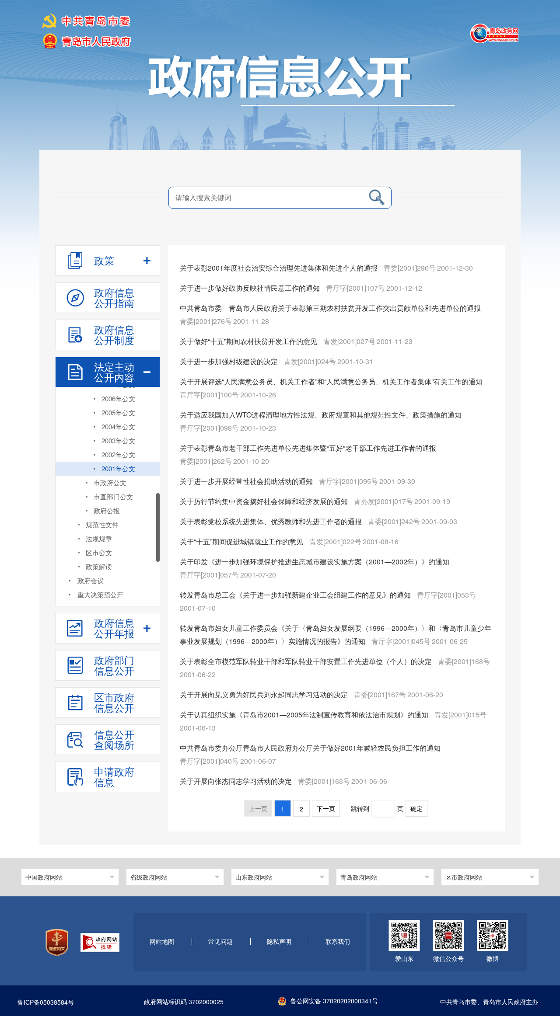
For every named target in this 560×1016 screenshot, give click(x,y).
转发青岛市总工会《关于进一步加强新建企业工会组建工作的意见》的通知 (296, 595)
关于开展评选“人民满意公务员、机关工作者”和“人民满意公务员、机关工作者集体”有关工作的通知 (331, 381)
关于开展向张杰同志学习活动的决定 (237, 781)
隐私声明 (279, 941)
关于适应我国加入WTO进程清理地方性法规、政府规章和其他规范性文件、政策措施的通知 (321, 415)
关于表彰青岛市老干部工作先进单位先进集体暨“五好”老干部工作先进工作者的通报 (308, 448)
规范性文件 (102, 524)
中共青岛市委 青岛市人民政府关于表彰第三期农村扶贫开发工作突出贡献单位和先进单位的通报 (330, 308)
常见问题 (220, 941)
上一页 (258, 809)
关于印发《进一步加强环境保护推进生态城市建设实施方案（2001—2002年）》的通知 (314, 562)
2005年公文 (118, 412)
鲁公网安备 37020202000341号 (334, 1000)
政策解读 (99, 566)
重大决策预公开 (100, 594)
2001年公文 (118, 468)
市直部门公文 (113, 496)
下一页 (326, 809)
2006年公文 (118, 398)
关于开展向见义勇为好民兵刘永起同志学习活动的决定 (265, 694)
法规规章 (99, 538)
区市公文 (99, 552)
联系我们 (338, 941)
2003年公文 (118, 440)
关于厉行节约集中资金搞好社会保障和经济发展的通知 (265, 501)
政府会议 (90, 580)
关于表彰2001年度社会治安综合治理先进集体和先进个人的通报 (279, 268)
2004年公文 (118, 426)
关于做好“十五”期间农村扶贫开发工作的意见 (249, 341)
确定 (416, 809)
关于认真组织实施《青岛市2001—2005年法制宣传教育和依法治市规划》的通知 (305, 715)
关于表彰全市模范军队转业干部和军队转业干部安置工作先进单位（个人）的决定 (307, 661)
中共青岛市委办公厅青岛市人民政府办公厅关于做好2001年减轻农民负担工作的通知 (310, 748)
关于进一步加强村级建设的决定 (230, 361)
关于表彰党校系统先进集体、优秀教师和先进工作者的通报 (272, 521)
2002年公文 (118, 454)
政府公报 (107, 510)
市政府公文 (110, 482)
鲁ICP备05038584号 (46, 1002)
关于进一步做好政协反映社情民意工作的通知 (251, 288)
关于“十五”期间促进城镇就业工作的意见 (242, 541)
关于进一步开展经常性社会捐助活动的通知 (247, 481)
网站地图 (162, 941)
